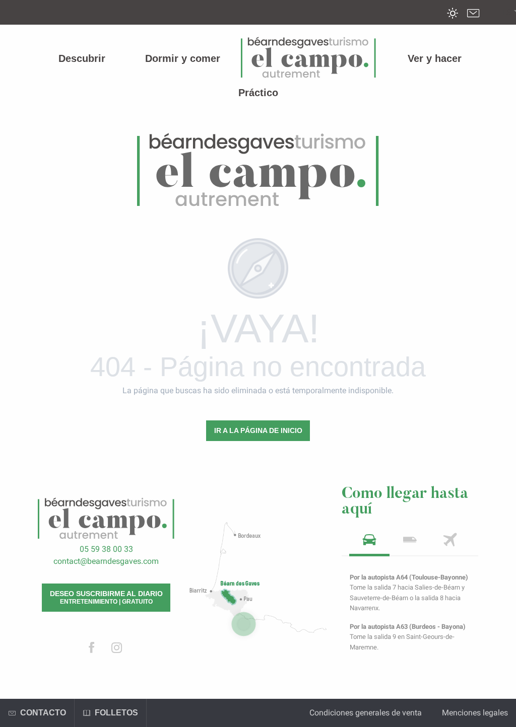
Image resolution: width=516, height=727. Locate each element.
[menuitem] (81, 58)
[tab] (369, 543)
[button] (507, 13)
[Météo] (452, 20)
